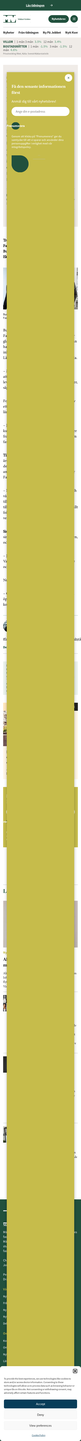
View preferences (40, 1425)
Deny (40, 1414)
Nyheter (8, 32)
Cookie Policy (38, 1435)
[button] (75, 1371)
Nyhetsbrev (58, 19)
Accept (40, 1404)
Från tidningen (28, 32)
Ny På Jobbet (52, 32)
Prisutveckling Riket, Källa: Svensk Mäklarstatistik (25, 53)
